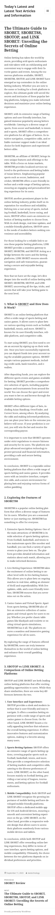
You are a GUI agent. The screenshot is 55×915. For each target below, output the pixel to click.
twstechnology (34, 873)
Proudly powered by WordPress (17, 911)
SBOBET (23, 304)
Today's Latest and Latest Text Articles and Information (19, 10)
